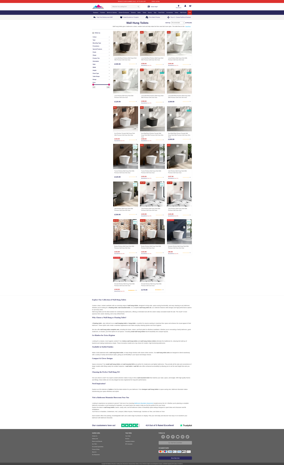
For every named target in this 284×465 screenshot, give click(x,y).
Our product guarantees (97, 446)
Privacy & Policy (95, 449)
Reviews (127, 438)
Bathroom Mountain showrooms (143, 403)
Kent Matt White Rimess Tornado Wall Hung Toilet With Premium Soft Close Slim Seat (179, 135)
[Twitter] (168, 437)
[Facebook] (163, 437)
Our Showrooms (96, 454)
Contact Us (94, 436)
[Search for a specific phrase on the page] (138, 7)
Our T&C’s (94, 444)
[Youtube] (178, 437)
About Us (94, 452)
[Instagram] (182, 437)
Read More (188, 26)
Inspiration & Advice (130, 441)
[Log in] (185, 6)
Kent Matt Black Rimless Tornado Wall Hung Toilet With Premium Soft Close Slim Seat (152, 135)
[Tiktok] (187, 437)
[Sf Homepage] (98, 6)
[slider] (93, 85)
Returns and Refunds (97, 441)
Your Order (128, 436)
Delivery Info (95, 438)
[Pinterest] (173, 437)
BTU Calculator (128, 444)
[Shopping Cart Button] (190, 6)
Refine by (97, 33)
